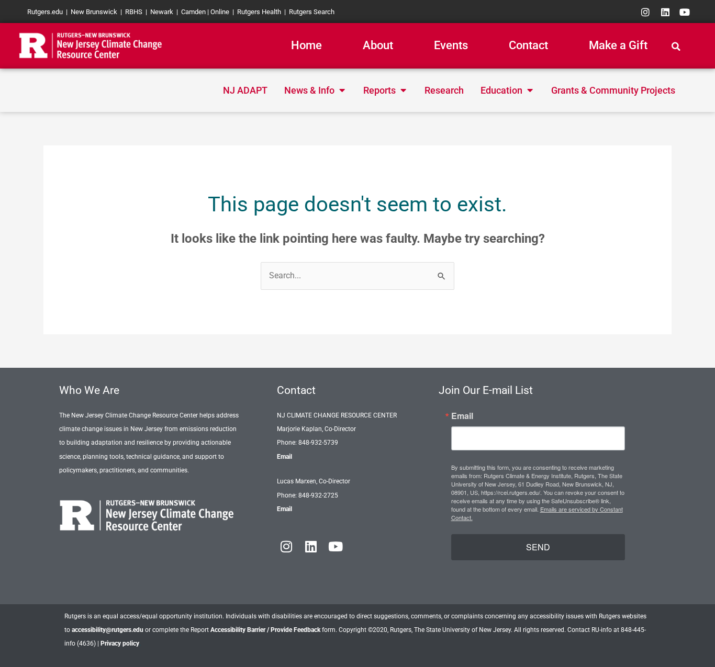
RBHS (133, 12)
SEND (538, 547)
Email (284, 456)
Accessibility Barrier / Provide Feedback (265, 630)
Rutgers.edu (45, 12)
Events (451, 45)
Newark (161, 12)
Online (219, 12)
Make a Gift (618, 45)
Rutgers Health (259, 12)
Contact (528, 45)
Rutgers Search (311, 12)
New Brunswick (94, 12)
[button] (676, 46)
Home (306, 45)
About (378, 45)
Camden (193, 12)
